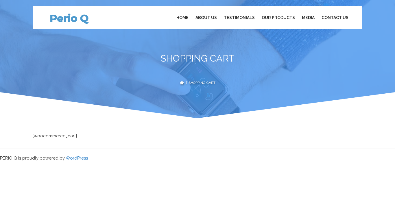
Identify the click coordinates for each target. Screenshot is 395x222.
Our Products (278, 17)
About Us (206, 17)
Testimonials (239, 17)
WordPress (77, 158)
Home (182, 17)
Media (308, 17)
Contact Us (335, 17)
